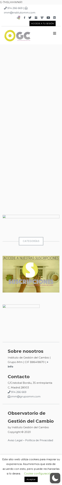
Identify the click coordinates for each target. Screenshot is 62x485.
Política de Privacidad (39, 440)
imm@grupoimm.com (25, 396)
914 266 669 (15, 8)
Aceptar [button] (31, 479)
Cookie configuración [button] (38, 473)
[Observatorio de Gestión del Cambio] (26, 36)
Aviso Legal (15, 440)
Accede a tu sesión (42, 23)
